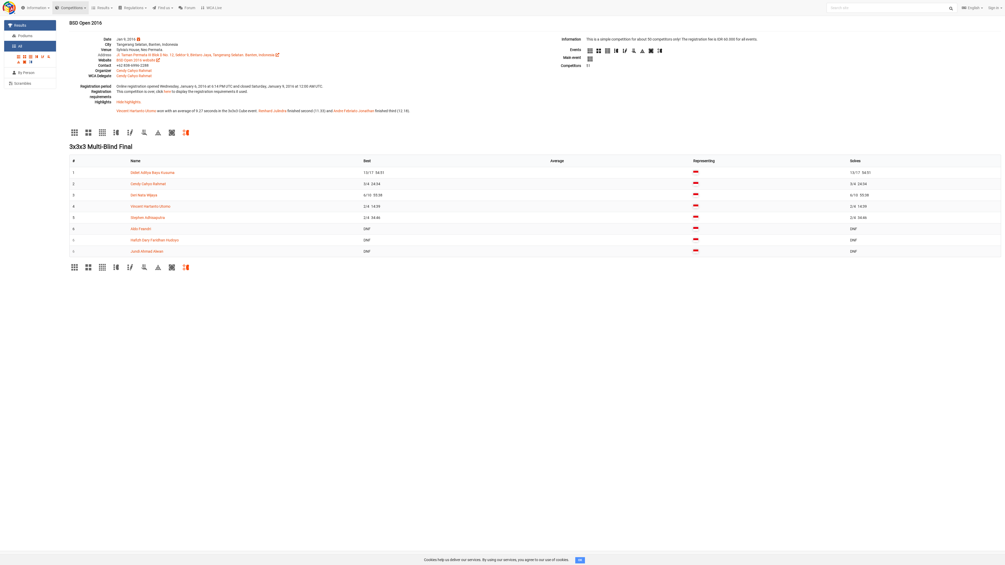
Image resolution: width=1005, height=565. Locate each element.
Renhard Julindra (273, 111)
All (19, 46)
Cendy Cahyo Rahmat (134, 71)
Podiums (24, 36)
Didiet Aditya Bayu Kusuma (153, 173)
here (167, 91)
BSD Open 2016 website (135, 60)
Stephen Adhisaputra (148, 218)
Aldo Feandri (141, 229)
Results (19, 25)
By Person (26, 73)
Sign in (994, 8)
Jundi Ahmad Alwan (147, 251)
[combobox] (892, 8)
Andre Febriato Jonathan (353, 111)
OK (580, 560)
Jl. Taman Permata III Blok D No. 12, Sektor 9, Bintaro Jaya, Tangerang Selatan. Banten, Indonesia (195, 55)
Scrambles (22, 83)
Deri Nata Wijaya (144, 195)
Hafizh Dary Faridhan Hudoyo (155, 240)
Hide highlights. (129, 102)
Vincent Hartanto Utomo (136, 111)
